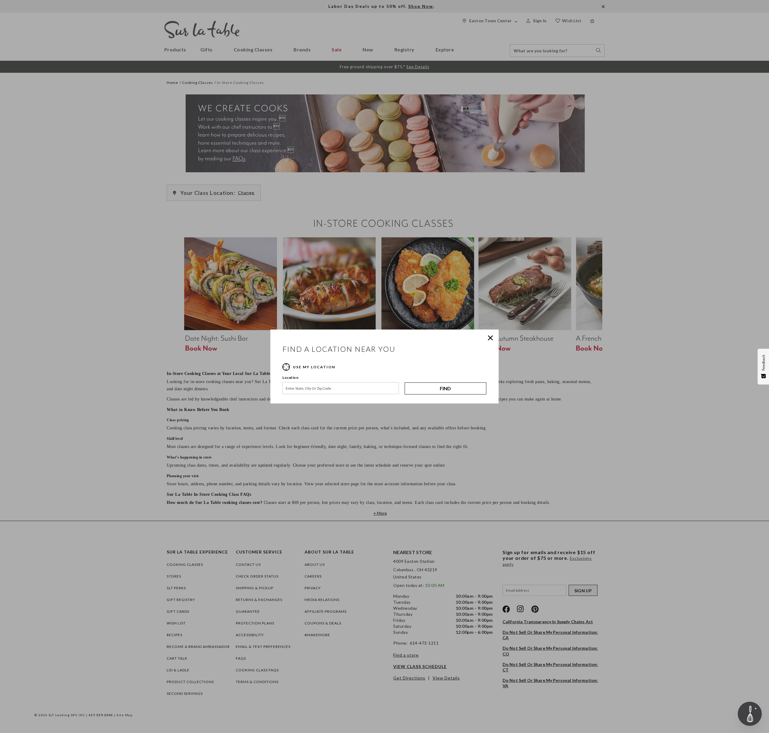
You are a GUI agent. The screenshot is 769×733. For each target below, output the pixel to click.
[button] (492, 337)
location (290, 377)
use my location (314, 367)
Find (445, 388)
